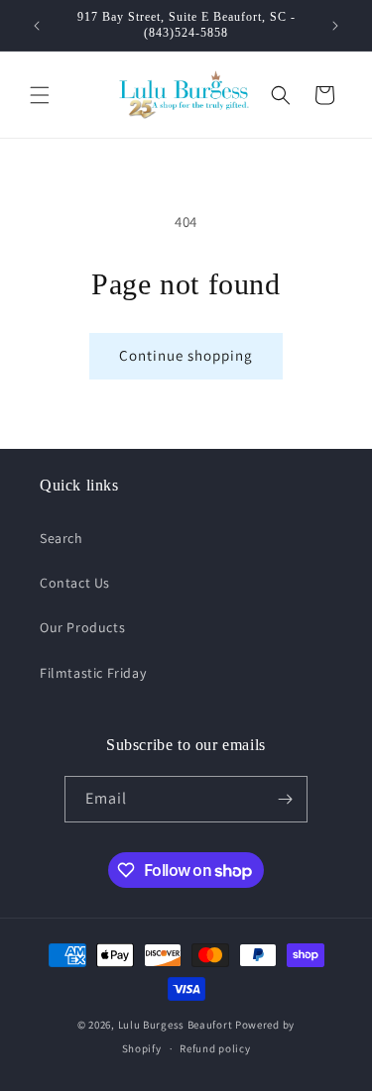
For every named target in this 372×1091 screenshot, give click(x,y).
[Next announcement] (335, 26)
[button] (40, 95)
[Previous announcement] (37, 26)
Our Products (82, 627)
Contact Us (75, 583)
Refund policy (215, 1048)
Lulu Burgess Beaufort (175, 1025)
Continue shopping (186, 355)
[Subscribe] (285, 799)
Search (61, 538)
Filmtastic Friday (93, 673)
